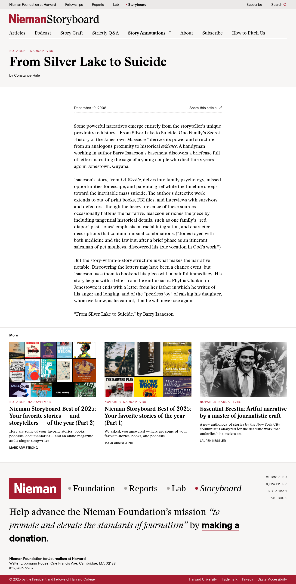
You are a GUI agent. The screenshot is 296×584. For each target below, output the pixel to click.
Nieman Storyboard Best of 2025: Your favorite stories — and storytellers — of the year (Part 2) (52, 416)
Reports (98, 5)
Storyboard (137, 5)
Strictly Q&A (105, 33)
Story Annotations (147, 33)
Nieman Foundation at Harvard (32, 5)
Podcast (43, 33)
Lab (116, 5)
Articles (17, 33)
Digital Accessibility (272, 579)
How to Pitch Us (248, 33)
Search (276, 5)
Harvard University (203, 579)
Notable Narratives (31, 50)
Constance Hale (27, 75)
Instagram (276, 490)
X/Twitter (276, 483)
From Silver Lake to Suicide (104, 314)
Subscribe (254, 5)
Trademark (229, 579)
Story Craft (71, 33)
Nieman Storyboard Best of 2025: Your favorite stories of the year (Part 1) (148, 416)
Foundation (94, 488)
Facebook (277, 497)
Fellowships (74, 5)
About (186, 33)
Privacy (247, 579)
